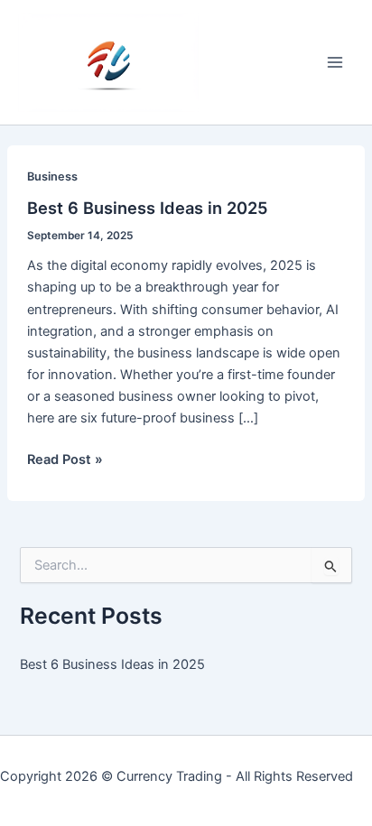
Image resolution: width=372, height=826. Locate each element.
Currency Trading (169, 776)
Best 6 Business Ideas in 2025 (147, 208)
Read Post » (65, 460)
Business (52, 176)
